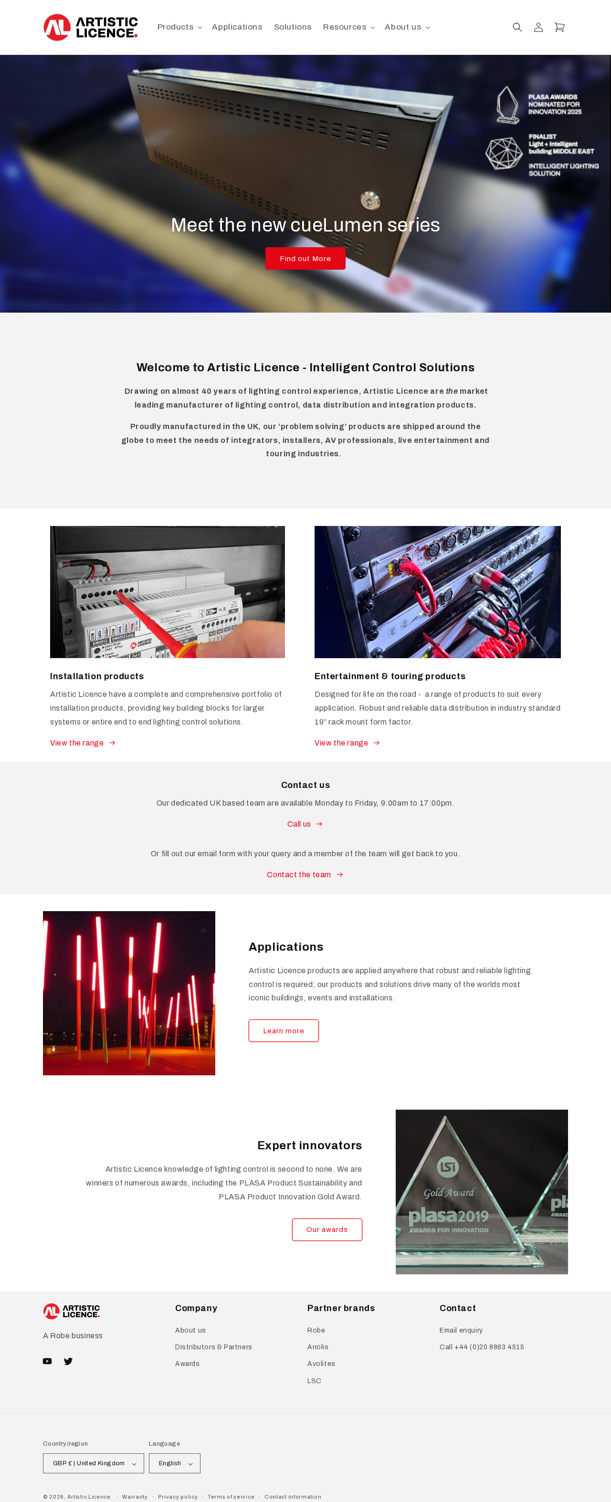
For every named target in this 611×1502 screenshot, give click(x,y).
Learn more (284, 1031)
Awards (187, 1364)
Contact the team (299, 875)
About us (190, 1330)
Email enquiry (461, 1330)
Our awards (327, 1229)
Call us (299, 824)
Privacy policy (178, 1497)
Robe (316, 1330)
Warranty (135, 1497)
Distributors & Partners (214, 1347)
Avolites (321, 1364)
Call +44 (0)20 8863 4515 (482, 1347)
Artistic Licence (89, 1497)
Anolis (318, 1347)
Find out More (305, 259)
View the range (77, 743)
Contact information (292, 1497)
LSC (314, 1381)
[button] (179, 27)
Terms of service (231, 1497)
